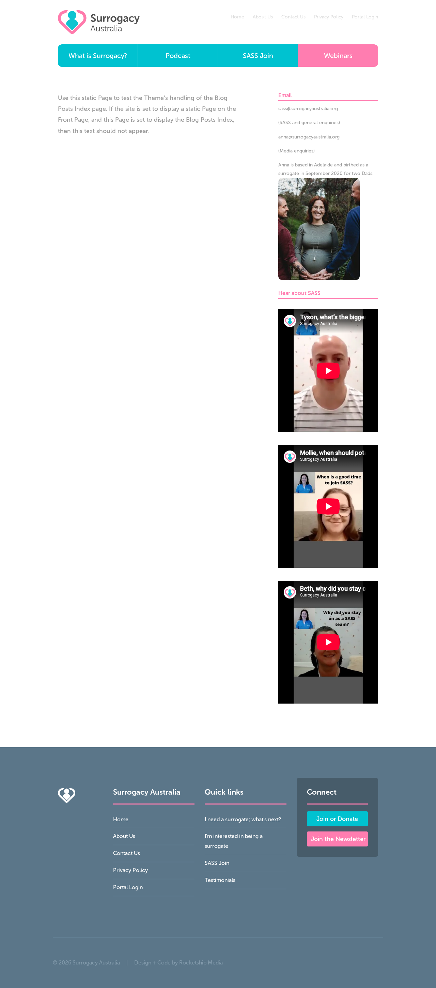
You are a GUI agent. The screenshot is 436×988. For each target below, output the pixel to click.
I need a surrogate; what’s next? (243, 819)
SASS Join (258, 55)
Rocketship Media (201, 962)
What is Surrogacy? (97, 55)
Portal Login (365, 17)
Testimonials (220, 880)
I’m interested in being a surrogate (234, 841)
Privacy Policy (328, 17)
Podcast (178, 55)
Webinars (338, 55)
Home (237, 17)
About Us (263, 17)
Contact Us (293, 17)
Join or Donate (337, 819)
